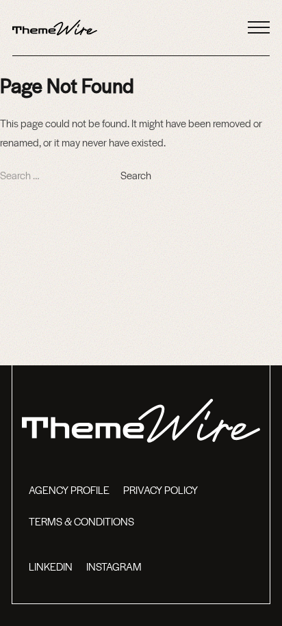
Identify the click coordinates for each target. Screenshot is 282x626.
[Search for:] (60, 175)
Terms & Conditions (81, 521)
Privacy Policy (160, 489)
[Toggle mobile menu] (259, 27)
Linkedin (51, 566)
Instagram (114, 566)
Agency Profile (69, 489)
